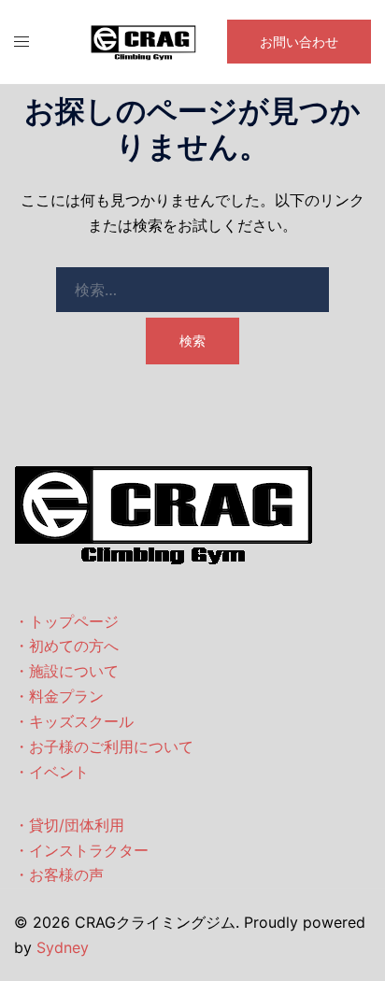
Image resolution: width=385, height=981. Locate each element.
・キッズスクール (74, 721)
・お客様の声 (59, 874)
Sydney (62, 947)
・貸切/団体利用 (69, 825)
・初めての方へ (66, 645)
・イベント (51, 771)
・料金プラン (59, 696)
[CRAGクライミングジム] (144, 40)
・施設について (66, 670)
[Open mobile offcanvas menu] (21, 41)
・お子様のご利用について (103, 746)
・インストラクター (81, 850)
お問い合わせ (299, 42)
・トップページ (66, 621)
